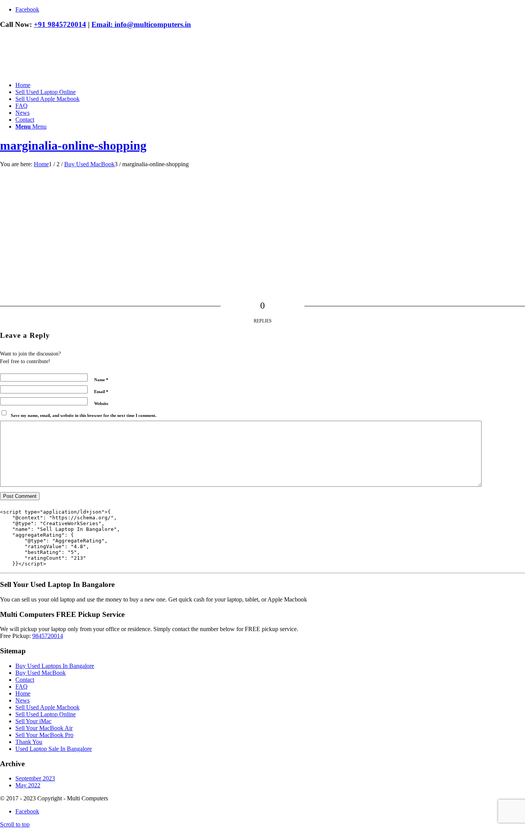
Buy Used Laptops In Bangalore (54, 666)
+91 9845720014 (60, 24)
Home (22, 693)
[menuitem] (270, 85)
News (22, 700)
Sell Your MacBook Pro (44, 735)
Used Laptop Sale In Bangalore (53, 748)
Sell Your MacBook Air (44, 728)
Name (101, 379)
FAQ (21, 686)
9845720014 (47, 636)
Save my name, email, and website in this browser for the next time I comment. (83, 415)
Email (101, 391)
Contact (24, 679)
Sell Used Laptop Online (45, 714)
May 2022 (27, 785)
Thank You (28, 742)
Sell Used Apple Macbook (47, 707)
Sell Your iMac (33, 721)
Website (101, 403)
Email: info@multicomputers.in (141, 24)
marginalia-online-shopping (73, 145)
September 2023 (35, 778)
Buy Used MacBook (40, 672)
